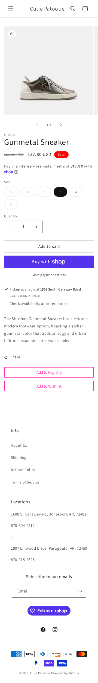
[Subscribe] (80, 591)
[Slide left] (37, 125)
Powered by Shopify (65, 673)
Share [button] (15, 357)
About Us (19, 445)
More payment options (49, 275)
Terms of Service (25, 482)
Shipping (18, 457)
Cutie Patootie (40, 673)
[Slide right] (61, 125)
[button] (11, 9)
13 (15, 193)
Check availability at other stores (39, 303)
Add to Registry (49, 372)
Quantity (11, 216)
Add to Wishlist (49, 386)
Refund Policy (23, 469)
